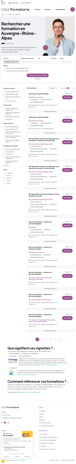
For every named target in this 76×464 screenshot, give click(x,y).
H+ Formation (34, 99)
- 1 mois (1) (8, 175)
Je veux (47, 9)
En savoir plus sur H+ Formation (26, 374)
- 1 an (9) (8, 180)
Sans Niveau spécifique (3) (12, 126)
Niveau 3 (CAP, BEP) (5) (11, 129)
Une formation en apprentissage (48, 437)
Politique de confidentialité (68, 460)
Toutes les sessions (50, 111)
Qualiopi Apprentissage (36, 102)
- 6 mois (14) (9, 178)
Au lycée (41, 414)
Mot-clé (5, 58)
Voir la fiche (67, 97)
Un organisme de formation (46, 443)
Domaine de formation (27, 58)
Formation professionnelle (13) (13, 97)
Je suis (37, 9)
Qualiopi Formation (46, 99)
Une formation (43, 434)
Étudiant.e (42, 420)
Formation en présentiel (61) (13, 149)
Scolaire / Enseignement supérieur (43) (12, 109)
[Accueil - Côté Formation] (15, 9)
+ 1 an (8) (8, 183)
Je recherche (60, 9)
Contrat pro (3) (10, 101)
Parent (41, 417)
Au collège (42, 411)
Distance (53, 58)
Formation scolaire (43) (12, 91)
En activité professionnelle (46, 426)
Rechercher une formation (39, 75)
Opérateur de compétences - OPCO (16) (13, 113)
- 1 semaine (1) (9, 173)
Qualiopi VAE (53, 148)
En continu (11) (9, 154)
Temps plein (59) (10, 151)
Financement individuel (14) (12, 116)
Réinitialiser (37, 78)
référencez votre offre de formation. (29, 392)
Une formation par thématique (47, 440)
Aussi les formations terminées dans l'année (17, 70)
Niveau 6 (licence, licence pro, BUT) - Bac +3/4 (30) (13, 136)
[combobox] (28, 62)
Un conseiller (42, 446)
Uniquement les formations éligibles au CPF (17, 68)
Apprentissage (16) (11, 94)
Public (61, 58)
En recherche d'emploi (45, 423)
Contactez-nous (5, 415)
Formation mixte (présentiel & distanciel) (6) (13, 157)
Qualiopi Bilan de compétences (38, 148)
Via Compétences (21, 460)
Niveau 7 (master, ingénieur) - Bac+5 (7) (13, 141)
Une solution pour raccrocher (47, 449)
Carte (70, 88)
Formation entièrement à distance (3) (12, 161)
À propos (3, 412)
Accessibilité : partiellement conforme (11, 418)
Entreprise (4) (9, 119)
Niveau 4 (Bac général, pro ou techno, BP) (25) (13, 132)
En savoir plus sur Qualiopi (49, 365)
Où (39, 58)
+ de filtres (6, 165)
